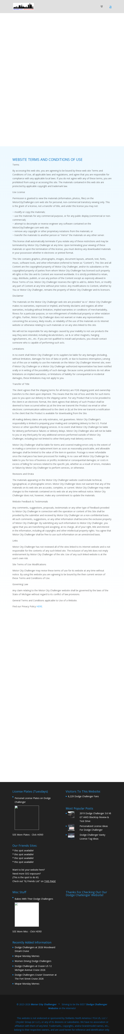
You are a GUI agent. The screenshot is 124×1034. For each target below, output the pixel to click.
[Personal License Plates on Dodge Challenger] (27, 818)
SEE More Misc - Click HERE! (27, 931)
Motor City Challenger (44, 1004)
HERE (39, 606)
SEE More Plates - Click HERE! (27, 834)
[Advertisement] (89, 918)
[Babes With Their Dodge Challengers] (27, 914)
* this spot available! (23, 850)
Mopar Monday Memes (27, 956)
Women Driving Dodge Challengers (33, 961)
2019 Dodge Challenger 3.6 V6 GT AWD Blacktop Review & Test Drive (95, 817)
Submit (96, 755)
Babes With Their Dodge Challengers (34, 898)
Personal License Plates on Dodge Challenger (33, 800)
